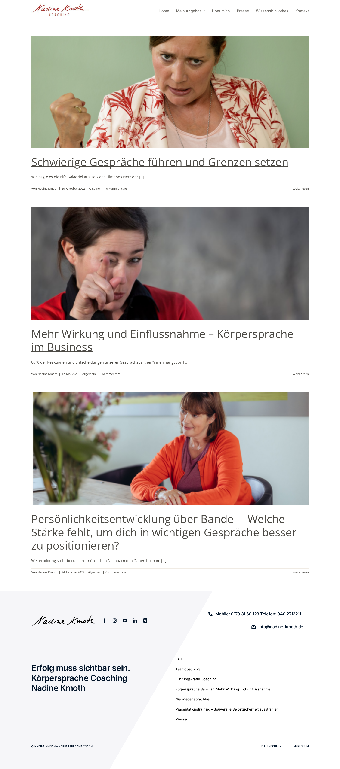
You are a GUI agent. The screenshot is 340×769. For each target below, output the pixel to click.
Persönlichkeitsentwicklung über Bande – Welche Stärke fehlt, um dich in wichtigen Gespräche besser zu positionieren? (164, 532)
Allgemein (95, 188)
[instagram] (115, 620)
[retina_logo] (60, 5)
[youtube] (125, 620)
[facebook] (104, 620)
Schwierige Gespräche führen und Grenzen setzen (159, 161)
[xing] (145, 620)
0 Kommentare (116, 188)
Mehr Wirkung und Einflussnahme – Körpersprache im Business (162, 340)
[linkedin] (135, 620)
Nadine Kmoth (47, 188)
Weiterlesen (301, 188)
